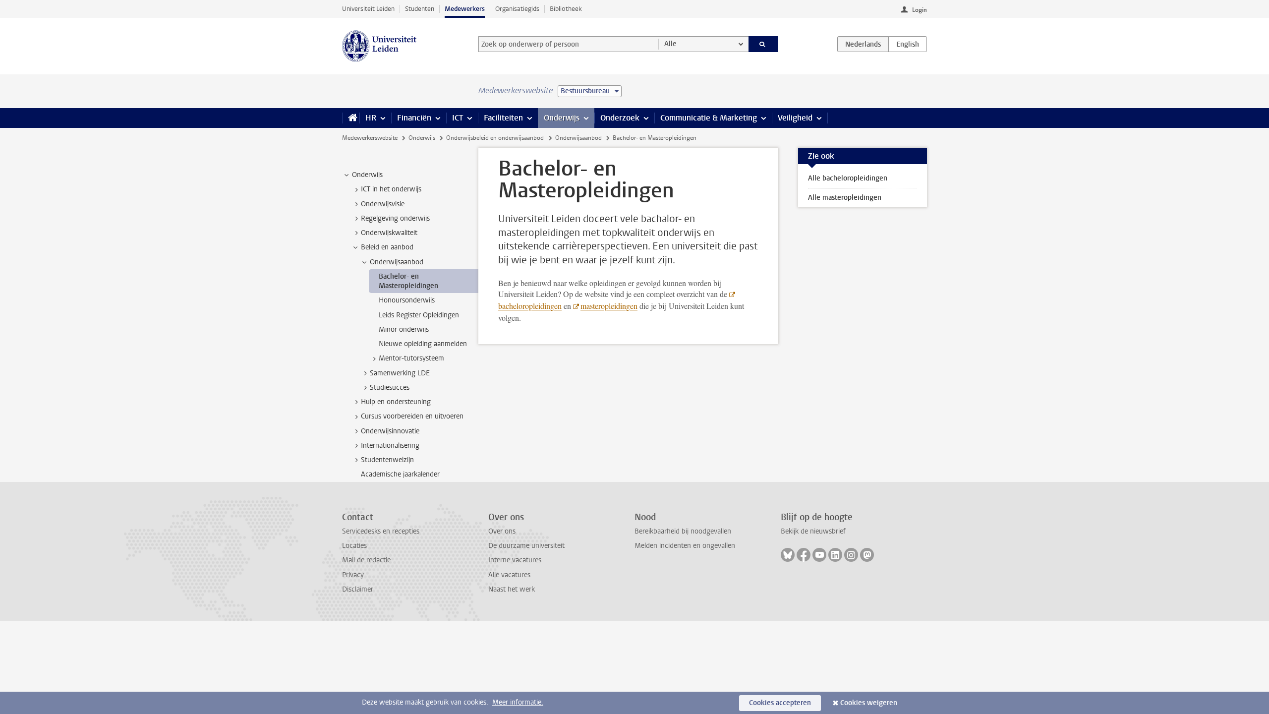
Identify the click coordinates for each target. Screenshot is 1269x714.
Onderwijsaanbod (578, 138)
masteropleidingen (608, 305)
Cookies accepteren (780, 703)
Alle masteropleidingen (844, 197)
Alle (670, 44)
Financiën (414, 118)
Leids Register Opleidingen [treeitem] (419, 315)
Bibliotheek (566, 8)
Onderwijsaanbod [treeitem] (396, 262)
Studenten (419, 8)
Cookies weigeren (868, 703)
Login (919, 10)
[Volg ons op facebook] (803, 555)
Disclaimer (357, 589)
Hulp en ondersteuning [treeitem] (396, 402)
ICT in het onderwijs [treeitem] (391, 189)
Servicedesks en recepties (380, 531)
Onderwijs (561, 118)
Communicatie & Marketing (708, 118)
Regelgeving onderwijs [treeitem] (395, 218)
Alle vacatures (509, 575)
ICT (457, 118)
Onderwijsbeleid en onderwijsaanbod (495, 138)
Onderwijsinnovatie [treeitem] (390, 431)
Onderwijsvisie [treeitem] (382, 204)
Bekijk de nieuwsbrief (813, 531)
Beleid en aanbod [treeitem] (387, 247)
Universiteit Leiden (368, 8)
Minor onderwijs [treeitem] (404, 329)
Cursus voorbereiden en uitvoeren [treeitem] (412, 416)
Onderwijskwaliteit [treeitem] (389, 233)
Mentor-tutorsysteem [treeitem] (411, 358)
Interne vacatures (514, 560)
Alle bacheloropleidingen (847, 178)
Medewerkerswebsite (370, 138)
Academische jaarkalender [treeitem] (400, 474)
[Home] (350, 118)
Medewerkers (465, 8)
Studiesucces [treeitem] (389, 387)
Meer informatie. (517, 702)
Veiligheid (795, 118)
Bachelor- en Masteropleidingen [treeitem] (408, 281)
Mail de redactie (366, 560)
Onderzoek (619, 118)
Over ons (502, 531)
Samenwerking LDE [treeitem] (400, 373)
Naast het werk (511, 589)
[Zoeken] (764, 44)
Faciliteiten (503, 118)
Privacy (353, 575)
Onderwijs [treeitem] (367, 174)
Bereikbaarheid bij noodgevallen (682, 531)
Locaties (354, 545)
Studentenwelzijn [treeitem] (387, 460)
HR (370, 118)
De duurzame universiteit (526, 545)
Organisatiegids (517, 8)
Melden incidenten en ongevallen (684, 545)
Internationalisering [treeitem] (390, 445)
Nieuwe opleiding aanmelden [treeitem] (423, 344)
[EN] (907, 44)
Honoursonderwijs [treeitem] (407, 300)
